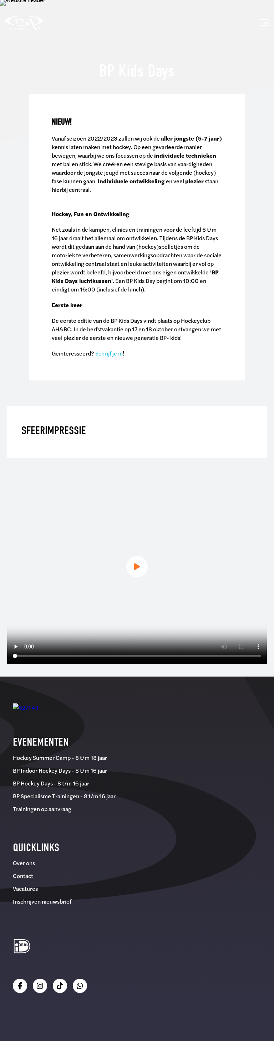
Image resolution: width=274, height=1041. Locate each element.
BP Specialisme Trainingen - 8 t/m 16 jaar (64, 796)
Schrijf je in (109, 353)
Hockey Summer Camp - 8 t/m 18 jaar (60, 757)
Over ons (24, 863)
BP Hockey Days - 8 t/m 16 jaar (51, 783)
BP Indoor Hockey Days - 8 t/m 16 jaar (60, 770)
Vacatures (25, 888)
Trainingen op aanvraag (42, 809)
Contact (23, 876)
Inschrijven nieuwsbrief (42, 901)
